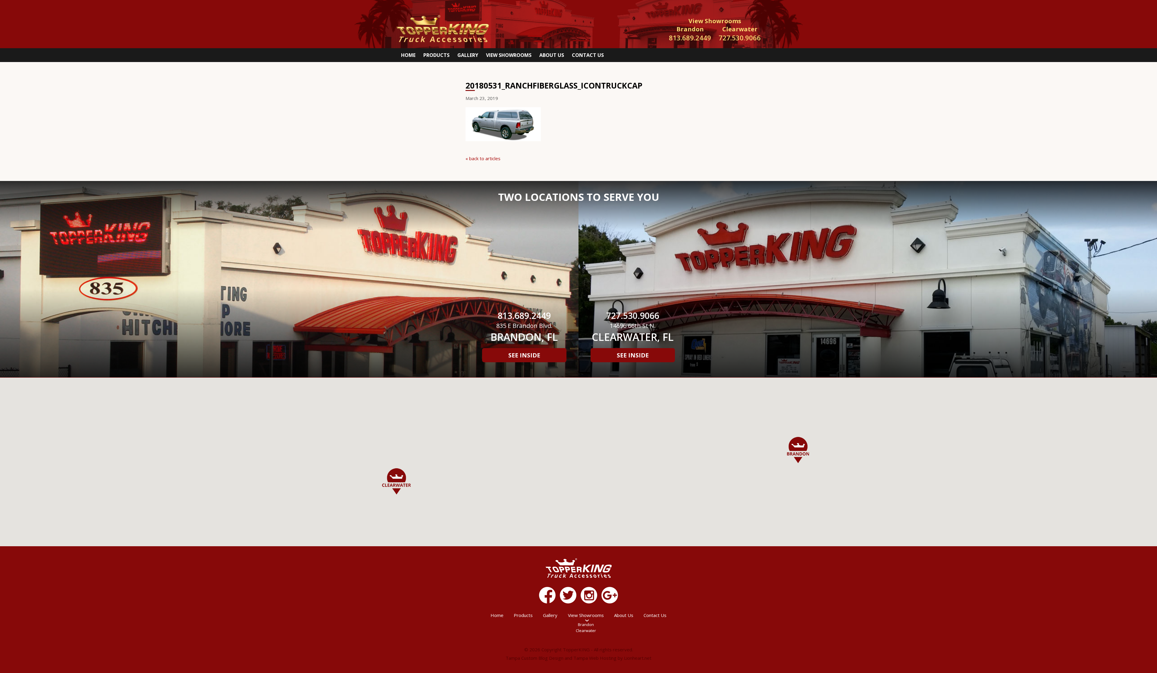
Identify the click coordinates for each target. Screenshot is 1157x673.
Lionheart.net (637, 658)
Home (408, 55)
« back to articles (483, 158)
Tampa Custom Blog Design (534, 658)
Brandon (586, 624)
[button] (798, 450)
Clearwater (586, 630)
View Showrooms (508, 55)
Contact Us (588, 55)
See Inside (524, 355)
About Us (551, 55)
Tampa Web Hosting (594, 658)
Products (436, 55)
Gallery (467, 55)
